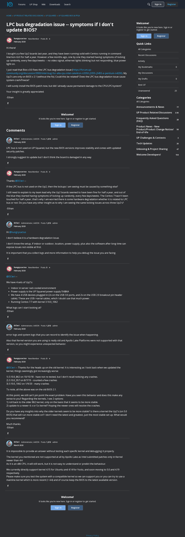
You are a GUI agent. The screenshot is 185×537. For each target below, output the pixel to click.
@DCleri (19, 180)
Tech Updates (157, 143)
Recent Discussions (147, 55)
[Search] (148, 4)
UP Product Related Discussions (157, 112)
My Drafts (157, 78)
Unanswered (157, 90)
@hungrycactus (17, 232)
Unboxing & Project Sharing (157, 149)
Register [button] (75, 125)
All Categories (144, 49)
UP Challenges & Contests (157, 137)
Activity (141, 61)
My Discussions (145, 72)
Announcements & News (157, 106)
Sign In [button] (58, 125)
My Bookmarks (157, 67)
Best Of (141, 84)
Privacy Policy (92, 535)
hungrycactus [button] (20, 38)
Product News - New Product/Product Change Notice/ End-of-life (157, 129)
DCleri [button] (17, 139)
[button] (9, 40)
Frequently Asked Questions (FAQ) (157, 119)
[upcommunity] (10, 4)
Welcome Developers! (157, 154)
